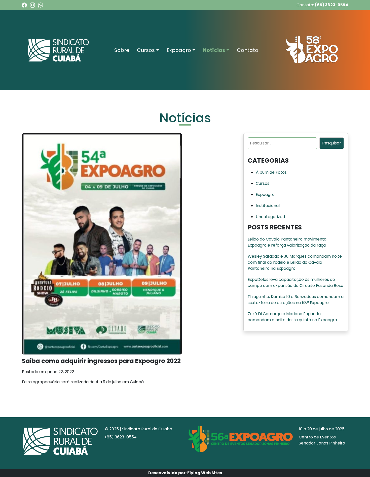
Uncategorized (270, 217)
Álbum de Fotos (271, 172)
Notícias (214, 50)
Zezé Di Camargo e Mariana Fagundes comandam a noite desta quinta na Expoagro (292, 317)
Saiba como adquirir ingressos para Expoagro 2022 (101, 361)
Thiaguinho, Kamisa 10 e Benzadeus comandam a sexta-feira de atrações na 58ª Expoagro (296, 300)
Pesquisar (331, 143)
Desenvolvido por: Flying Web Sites (185, 473)
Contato (247, 50)
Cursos (146, 50)
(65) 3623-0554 (331, 5)
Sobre (121, 50)
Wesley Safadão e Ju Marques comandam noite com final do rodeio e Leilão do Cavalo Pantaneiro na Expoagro (295, 262)
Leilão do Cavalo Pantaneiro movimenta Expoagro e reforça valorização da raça (287, 242)
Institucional (268, 205)
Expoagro (179, 50)
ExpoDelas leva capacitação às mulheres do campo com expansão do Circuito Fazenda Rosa (295, 282)
